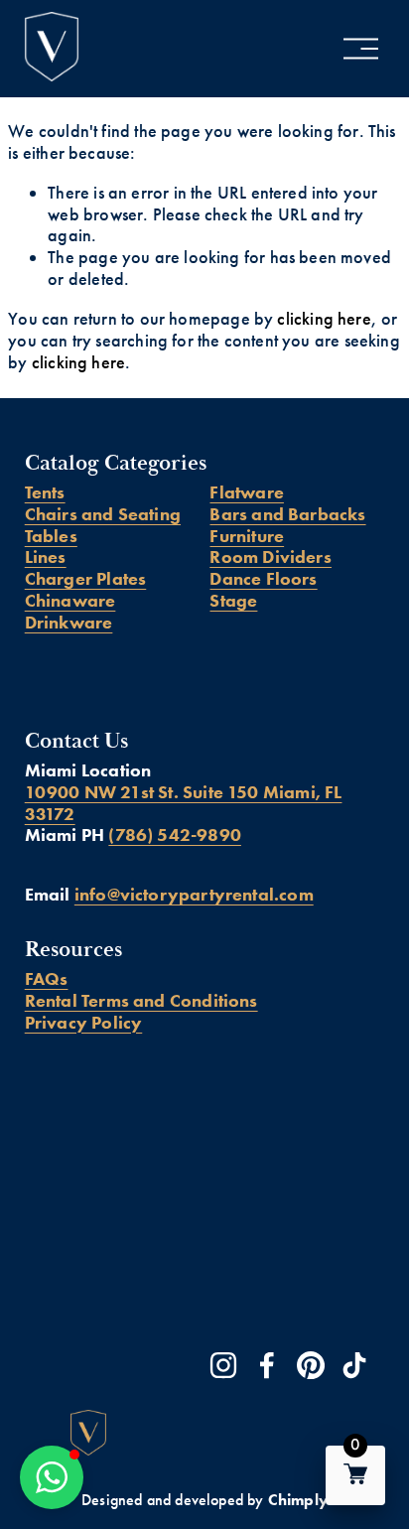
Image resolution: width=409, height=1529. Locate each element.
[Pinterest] (311, 1365)
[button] (51, 1477)
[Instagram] (223, 1365)
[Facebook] (267, 1365)
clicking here (323, 319)
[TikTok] (354, 1365)
